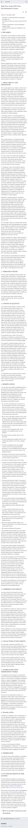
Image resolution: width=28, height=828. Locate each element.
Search (27, 2)
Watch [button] (24, 12)
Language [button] (2, 12)
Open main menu (2, 2)
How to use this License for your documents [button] (14, 811)
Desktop (10, 826)
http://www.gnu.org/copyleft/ (15, 787)
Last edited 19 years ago (8, 818)
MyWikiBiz (17, 818)
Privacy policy (4, 826)
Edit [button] (26, 12)
